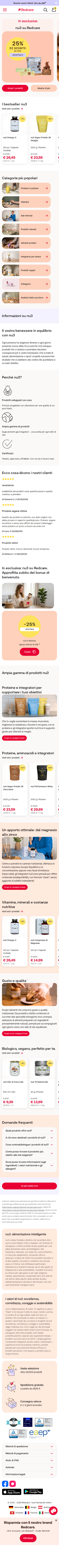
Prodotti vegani (28, 270)
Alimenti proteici (28, 243)
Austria (47, 1507)
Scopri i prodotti (15, 88)
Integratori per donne (31, 257)
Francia (33, 1513)
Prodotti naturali (28, 229)
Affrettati (28, 1538)
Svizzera (19, 1513)
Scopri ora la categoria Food (15, 1034)
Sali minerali (26, 216)
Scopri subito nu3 (29, 1186)
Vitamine (25, 202)
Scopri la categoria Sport (14, 738)
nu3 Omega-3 (9, 137)
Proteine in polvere (30, 188)
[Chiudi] (56, 3)
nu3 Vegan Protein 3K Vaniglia (41, 139)
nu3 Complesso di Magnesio (39, 941)
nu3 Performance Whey (42, 786)
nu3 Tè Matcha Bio (39, 1082)
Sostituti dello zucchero (32, 298)
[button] (29, 1130)
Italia (47, 1513)
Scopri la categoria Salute (14, 887)
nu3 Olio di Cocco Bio (13, 1082)
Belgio (33, 1507)
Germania (18, 1507)
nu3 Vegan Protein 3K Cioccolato (13, 788)
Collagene (26, 284)
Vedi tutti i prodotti (10, 109)
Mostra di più (44, 88)
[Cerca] (46, 10)
